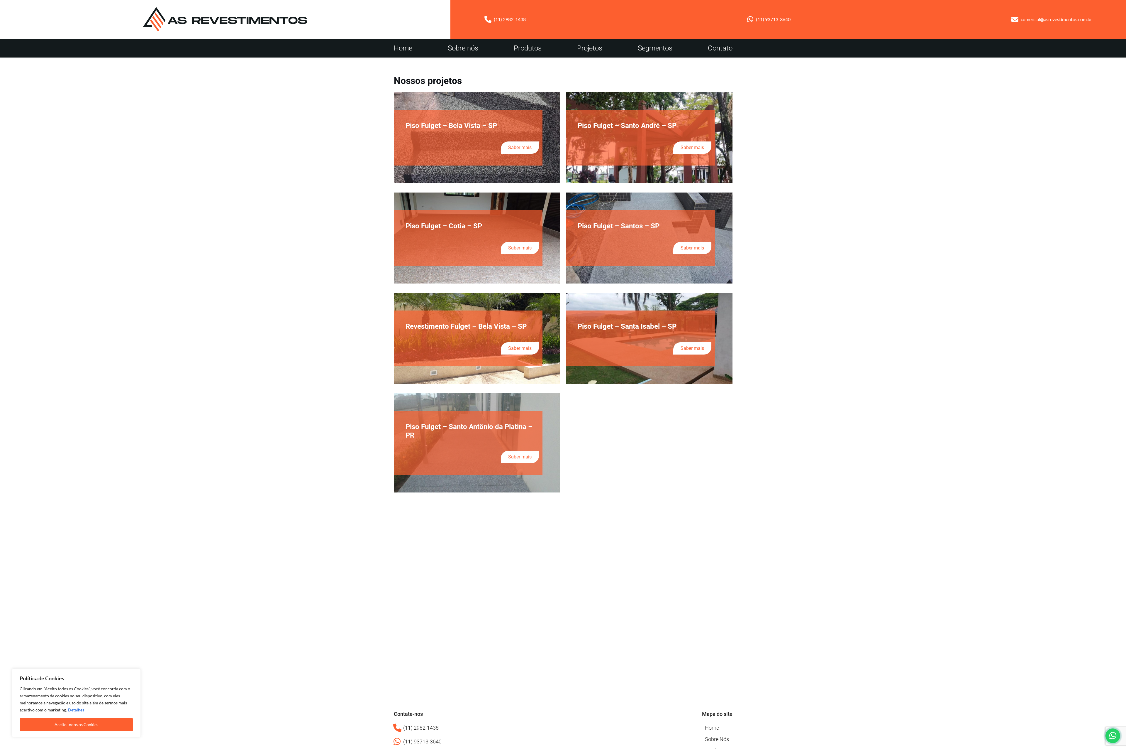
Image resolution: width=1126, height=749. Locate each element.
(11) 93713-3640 (773, 19)
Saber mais (520, 147)
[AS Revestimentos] (225, 19)
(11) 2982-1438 (510, 19)
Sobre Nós (717, 739)
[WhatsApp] (1112, 735)
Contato (720, 48)
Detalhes (76, 709)
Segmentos (655, 48)
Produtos (528, 48)
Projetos (589, 48)
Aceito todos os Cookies (76, 724)
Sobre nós (463, 48)
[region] (76, 703)
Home (403, 48)
